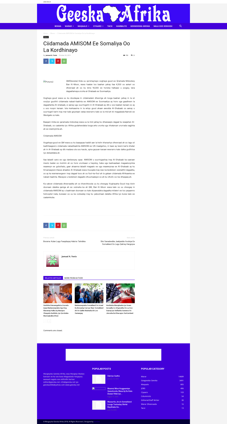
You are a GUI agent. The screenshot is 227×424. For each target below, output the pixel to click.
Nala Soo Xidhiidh (163, 26)
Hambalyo (121, 26)
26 (134, 55)
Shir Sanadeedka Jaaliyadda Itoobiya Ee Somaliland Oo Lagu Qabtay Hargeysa (118, 242)
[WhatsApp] (64, 61)
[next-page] (49, 321)
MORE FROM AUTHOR (74, 278)
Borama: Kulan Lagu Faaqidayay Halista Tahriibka (64, 241)
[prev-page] (45, 321)
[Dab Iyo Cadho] (98, 379)
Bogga (58, 26)
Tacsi (109, 26)
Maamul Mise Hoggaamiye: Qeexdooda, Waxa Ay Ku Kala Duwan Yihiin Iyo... (119, 391)
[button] (180, 26)
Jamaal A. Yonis (51, 55)
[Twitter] (52, 61)
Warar (68, 26)
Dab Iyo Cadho (113, 376)
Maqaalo (82, 26)
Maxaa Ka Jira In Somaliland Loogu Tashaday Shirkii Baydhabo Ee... (119, 404)
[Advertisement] (89, 73)
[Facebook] (46, 61)
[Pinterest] (58, 61)
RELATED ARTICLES (53, 278)
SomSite (97, 421)
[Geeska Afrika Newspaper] (113, 13)
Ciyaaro (97, 26)
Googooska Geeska (140, 26)
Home (45, 33)
